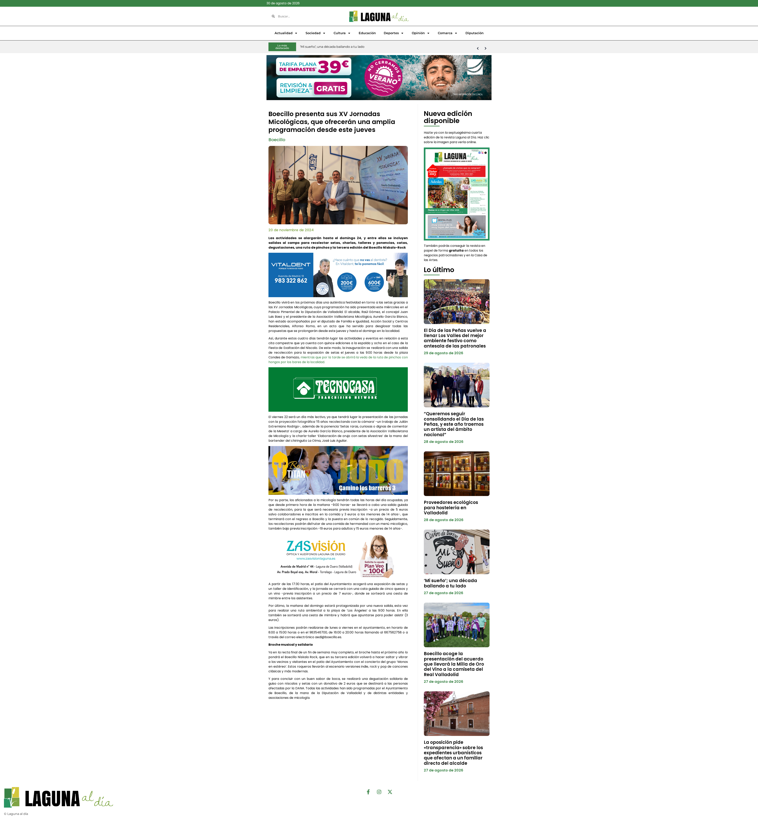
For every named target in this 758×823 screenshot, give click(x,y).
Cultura (340, 33)
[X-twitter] (390, 792)
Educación (367, 33)
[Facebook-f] (368, 792)
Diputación (474, 33)
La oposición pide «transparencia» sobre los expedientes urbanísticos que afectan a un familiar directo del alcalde (453, 752)
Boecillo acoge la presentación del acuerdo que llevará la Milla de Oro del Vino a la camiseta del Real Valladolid (454, 664)
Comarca (445, 33)
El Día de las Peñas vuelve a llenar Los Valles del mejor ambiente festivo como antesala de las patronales (455, 338)
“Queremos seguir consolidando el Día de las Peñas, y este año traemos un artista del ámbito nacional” (454, 424)
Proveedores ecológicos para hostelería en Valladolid (451, 507)
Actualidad (284, 33)
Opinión (418, 33)
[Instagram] (379, 792)
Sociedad (313, 33)
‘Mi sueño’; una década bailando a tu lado (450, 583)
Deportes (391, 33)
